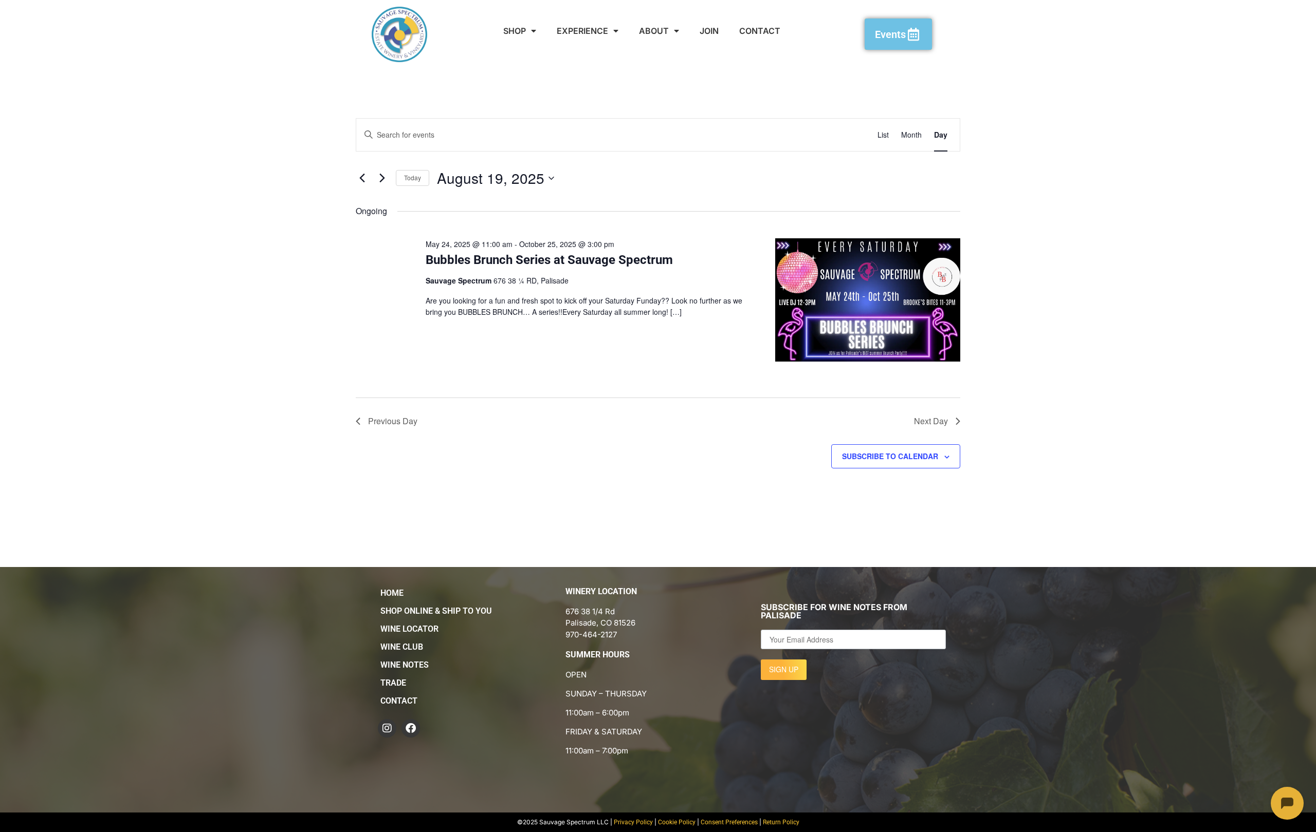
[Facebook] (410, 728)
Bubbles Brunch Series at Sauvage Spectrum (549, 260)
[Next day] (382, 178)
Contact (759, 31)
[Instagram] (387, 728)
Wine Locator (409, 629)
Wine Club (401, 647)
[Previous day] (362, 178)
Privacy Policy (633, 822)
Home (392, 593)
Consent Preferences (729, 822)
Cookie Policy (677, 822)
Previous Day (392, 421)
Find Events (831, 134)
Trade (393, 683)
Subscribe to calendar (890, 456)
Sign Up (783, 669)
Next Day (931, 421)
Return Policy (781, 822)
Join (709, 31)
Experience (582, 31)
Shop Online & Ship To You (436, 611)
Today (412, 177)
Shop (514, 31)
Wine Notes (404, 665)
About (654, 31)
